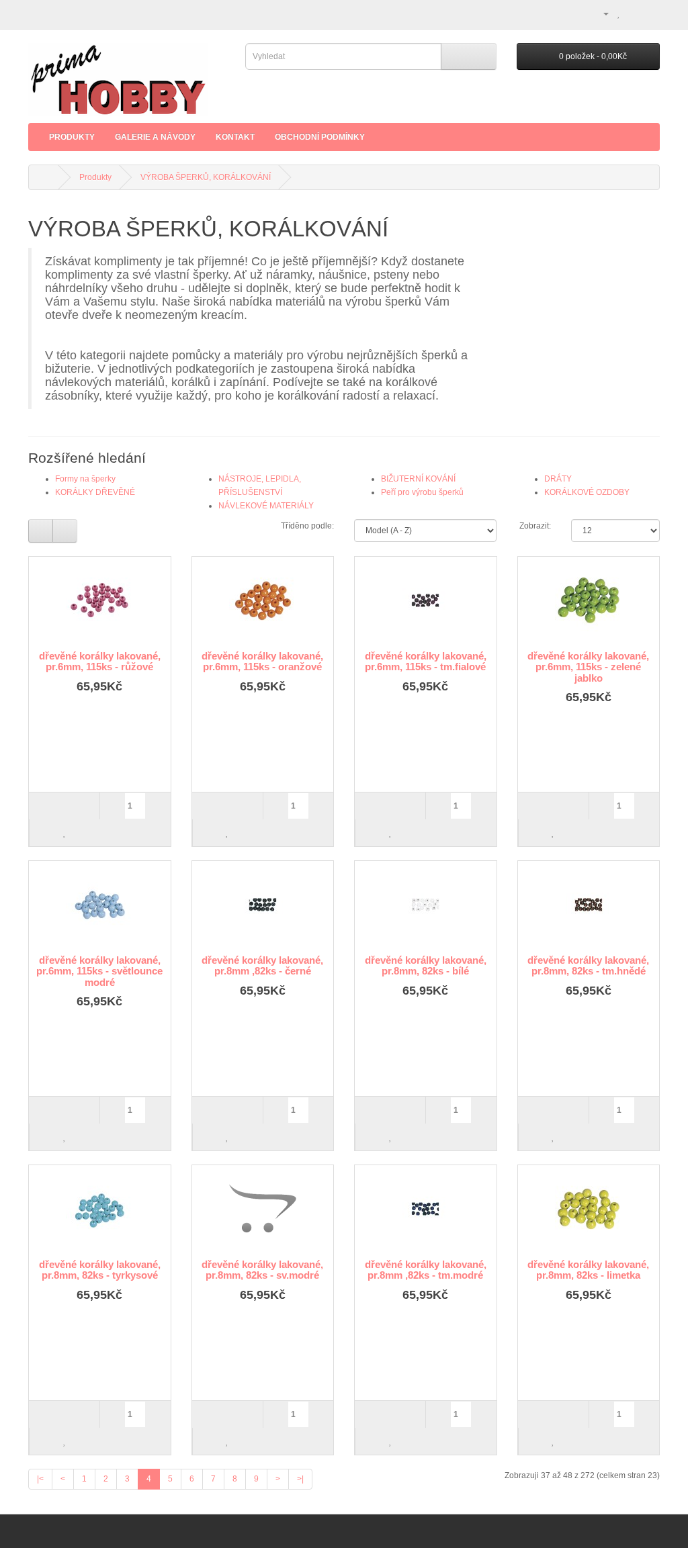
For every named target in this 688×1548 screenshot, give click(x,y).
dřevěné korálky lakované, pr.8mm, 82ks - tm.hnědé (588, 965)
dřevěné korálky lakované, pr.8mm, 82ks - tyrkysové (100, 1270)
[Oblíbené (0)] (619, 13)
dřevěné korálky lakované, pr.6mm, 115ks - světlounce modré (99, 971)
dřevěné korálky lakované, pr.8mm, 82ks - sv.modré (262, 1270)
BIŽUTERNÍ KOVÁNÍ (418, 479)
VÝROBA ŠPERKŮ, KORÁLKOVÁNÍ (205, 177)
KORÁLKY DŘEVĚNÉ (95, 492)
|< (40, 1479)
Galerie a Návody (155, 137)
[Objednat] (649, 13)
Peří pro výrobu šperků (422, 492)
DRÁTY (558, 479)
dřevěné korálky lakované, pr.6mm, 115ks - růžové (100, 661)
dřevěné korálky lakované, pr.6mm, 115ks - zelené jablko (588, 667)
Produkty (72, 137)
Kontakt (235, 137)
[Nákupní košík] (633, 13)
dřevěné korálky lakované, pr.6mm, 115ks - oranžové (262, 661)
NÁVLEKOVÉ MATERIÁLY (266, 505)
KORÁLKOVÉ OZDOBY (587, 492)
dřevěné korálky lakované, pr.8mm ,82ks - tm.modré (425, 1270)
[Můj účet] (601, 13)
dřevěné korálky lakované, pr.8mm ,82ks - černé (262, 965)
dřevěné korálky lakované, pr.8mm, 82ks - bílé (425, 965)
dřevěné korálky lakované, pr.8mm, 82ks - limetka (588, 1270)
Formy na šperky (85, 479)
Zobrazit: (535, 526)
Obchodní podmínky (320, 137)
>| (300, 1479)
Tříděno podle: (307, 526)
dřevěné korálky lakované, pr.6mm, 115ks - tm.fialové (425, 661)
